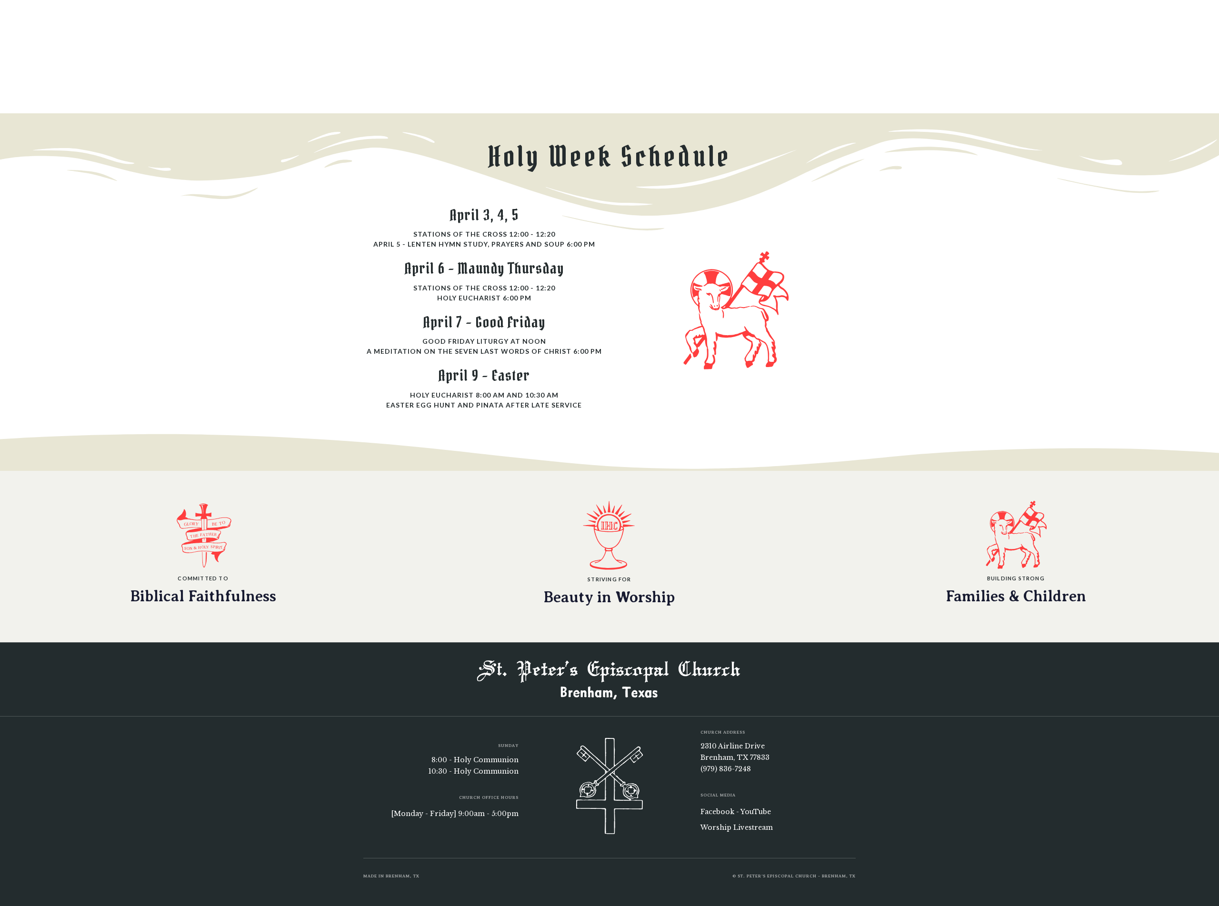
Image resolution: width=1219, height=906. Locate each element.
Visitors (690, 17)
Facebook (717, 811)
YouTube (755, 811)
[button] (439, 18)
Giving (644, 17)
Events (601, 17)
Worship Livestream (736, 827)
